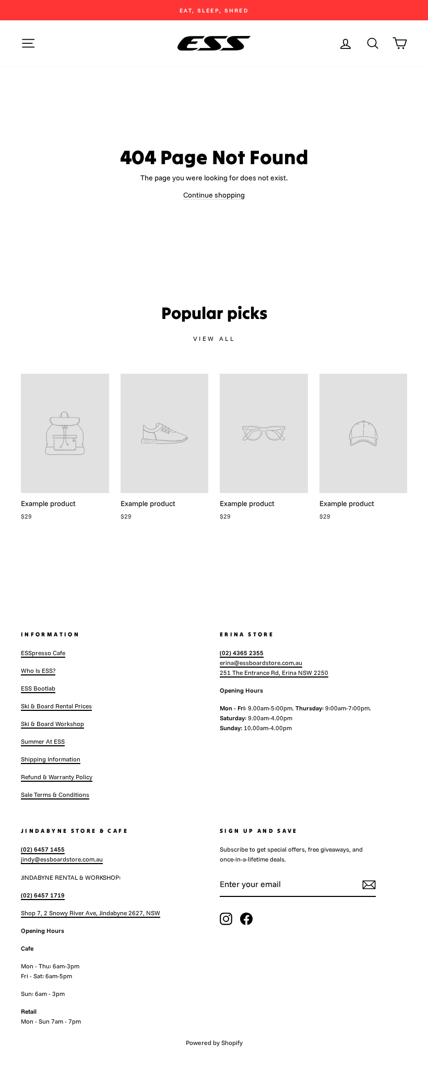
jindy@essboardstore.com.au (62, 859)
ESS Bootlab (38, 688)
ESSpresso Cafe (43, 653)
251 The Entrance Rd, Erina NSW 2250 (274, 672)
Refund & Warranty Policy (56, 777)
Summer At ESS (43, 741)
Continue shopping (214, 195)
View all (214, 338)
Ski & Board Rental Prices (56, 706)
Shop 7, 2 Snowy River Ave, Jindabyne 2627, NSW (90, 913)
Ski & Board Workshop (52, 724)
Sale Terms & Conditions (55, 794)
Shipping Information (50, 759)
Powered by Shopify (214, 1043)
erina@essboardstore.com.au (261, 663)
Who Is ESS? (38, 670)
